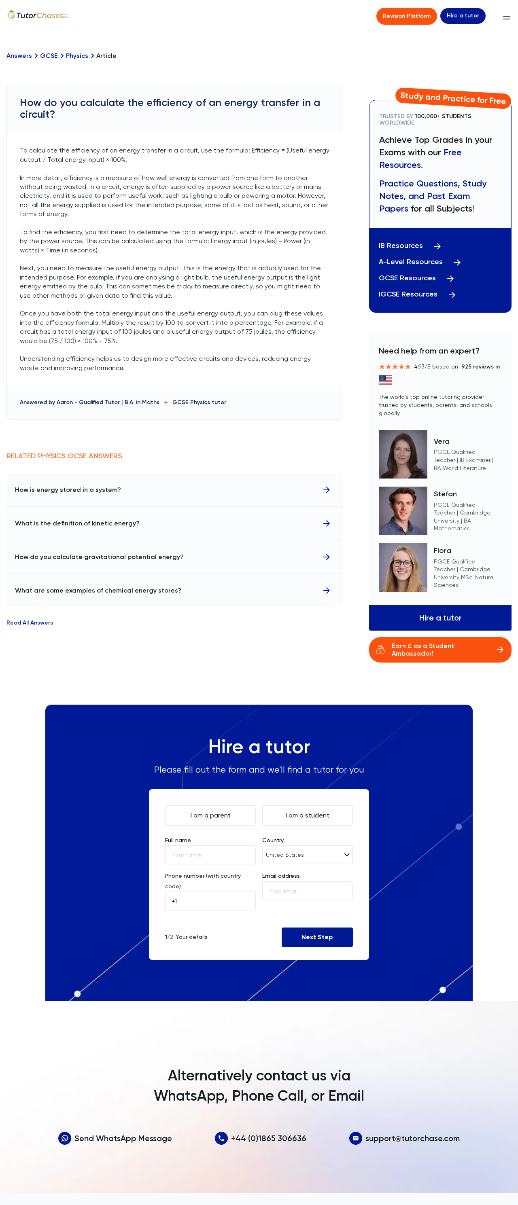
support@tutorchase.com (412, 1138)
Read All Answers (29, 623)
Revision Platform (407, 16)
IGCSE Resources (408, 294)
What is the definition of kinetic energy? (77, 523)
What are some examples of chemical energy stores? (98, 590)
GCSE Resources (407, 278)
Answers (19, 55)
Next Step (317, 937)
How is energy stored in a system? (68, 489)
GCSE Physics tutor (199, 402)
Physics (77, 55)
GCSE (49, 55)
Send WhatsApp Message (123, 1138)
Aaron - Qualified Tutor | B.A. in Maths (108, 402)
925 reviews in (480, 366)
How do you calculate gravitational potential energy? (99, 557)
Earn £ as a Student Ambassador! (423, 649)
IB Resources (401, 245)
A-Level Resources (411, 262)
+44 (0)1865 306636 (268, 1138)
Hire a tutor (463, 15)
